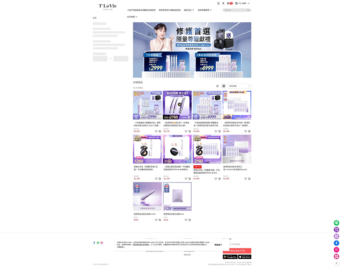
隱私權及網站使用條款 (154, 251)
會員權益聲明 (189, 251)
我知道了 (218, 245)
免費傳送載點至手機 (237, 251)
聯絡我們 (187, 255)
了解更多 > (121, 247)
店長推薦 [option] (233, 86)
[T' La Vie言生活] (108, 7)
